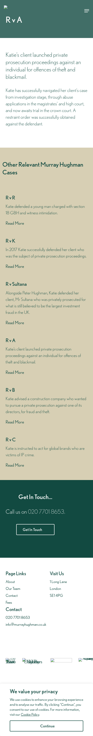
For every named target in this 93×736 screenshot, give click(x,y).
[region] (46, 710)
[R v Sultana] (46, 303)
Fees (9, 602)
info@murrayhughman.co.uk (26, 624)
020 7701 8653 (46, 511)
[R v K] (46, 254)
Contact (12, 595)
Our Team (13, 588)
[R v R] (46, 210)
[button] (86, 11)
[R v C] (46, 452)
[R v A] (46, 356)
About (10, 581)
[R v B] (46, 406)
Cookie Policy (30, 714)
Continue (47, 726)
